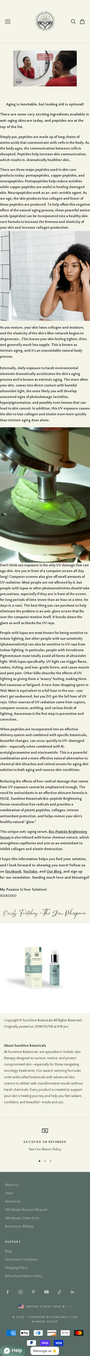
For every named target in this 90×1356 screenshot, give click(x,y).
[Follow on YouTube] (46, 1291)
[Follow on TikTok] (59, 1291)
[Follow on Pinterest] (33, 1291)
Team (9, 1193)
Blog (8, 1251)
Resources (12, 1201)
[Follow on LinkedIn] (72, 1291)
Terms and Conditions (21, 1260)
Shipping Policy (16, 1268)
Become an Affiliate (19, 1227)
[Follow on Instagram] (20, 1291)
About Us (12, 1185)
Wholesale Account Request (26, 1210)
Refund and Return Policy (23, 1276)
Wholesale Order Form (22, 1218)
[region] (45, 1140)
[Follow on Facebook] (7, 1291)
